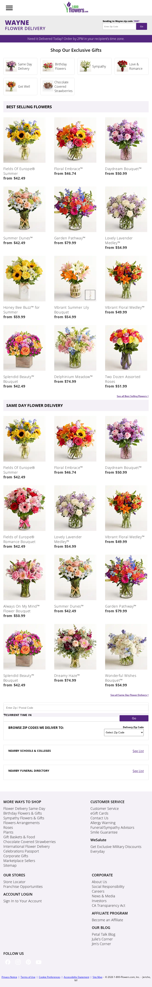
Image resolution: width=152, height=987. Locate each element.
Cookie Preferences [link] (49, 977)
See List (138, 751)
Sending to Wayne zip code (123, 24)
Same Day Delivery (25, 66)
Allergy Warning (102, 822)
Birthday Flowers (61, 66)
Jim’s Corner (101, 943)
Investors (99, 900)
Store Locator (14, 881)
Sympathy (99, 66)
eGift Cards (99, 813)
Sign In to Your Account (22, 901)
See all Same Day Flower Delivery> (129, 695)
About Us (99, 881)
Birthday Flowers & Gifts (22, 813)
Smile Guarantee (104, 832)
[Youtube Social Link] (39, 965)
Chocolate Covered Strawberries (63, 86)
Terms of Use (28, 977)
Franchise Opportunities (23, 886)
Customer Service (104, 808)
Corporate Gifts (15, 855)
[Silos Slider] (11, 70)
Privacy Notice (9, 977)
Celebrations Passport (21, 851)
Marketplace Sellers (19, 860)
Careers (98, 891)
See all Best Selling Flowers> (133, 396)
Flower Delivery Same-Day (24, 808)
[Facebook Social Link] (8, 965)
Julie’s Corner (102, 939)
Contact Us (99, 818)
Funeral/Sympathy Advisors (112, 827)
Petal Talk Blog (103, 934)
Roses (8, 827)
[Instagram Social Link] (19, 965)
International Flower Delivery (26, 846)
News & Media (103, 896)
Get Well (24, 86)
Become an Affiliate (107, 919)
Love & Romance (135, 66)
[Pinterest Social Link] (29, 965)
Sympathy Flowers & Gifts (23, 818)
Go (141, 26)
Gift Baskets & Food (19, 837)
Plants (8, 832)
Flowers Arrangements (21, 822)
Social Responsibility (108, 886)
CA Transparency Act (108, 905)
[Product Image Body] (24, 161)
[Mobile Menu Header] (9, 8)
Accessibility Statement (76, 977)
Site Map (97, 977)
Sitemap (10, 865)
